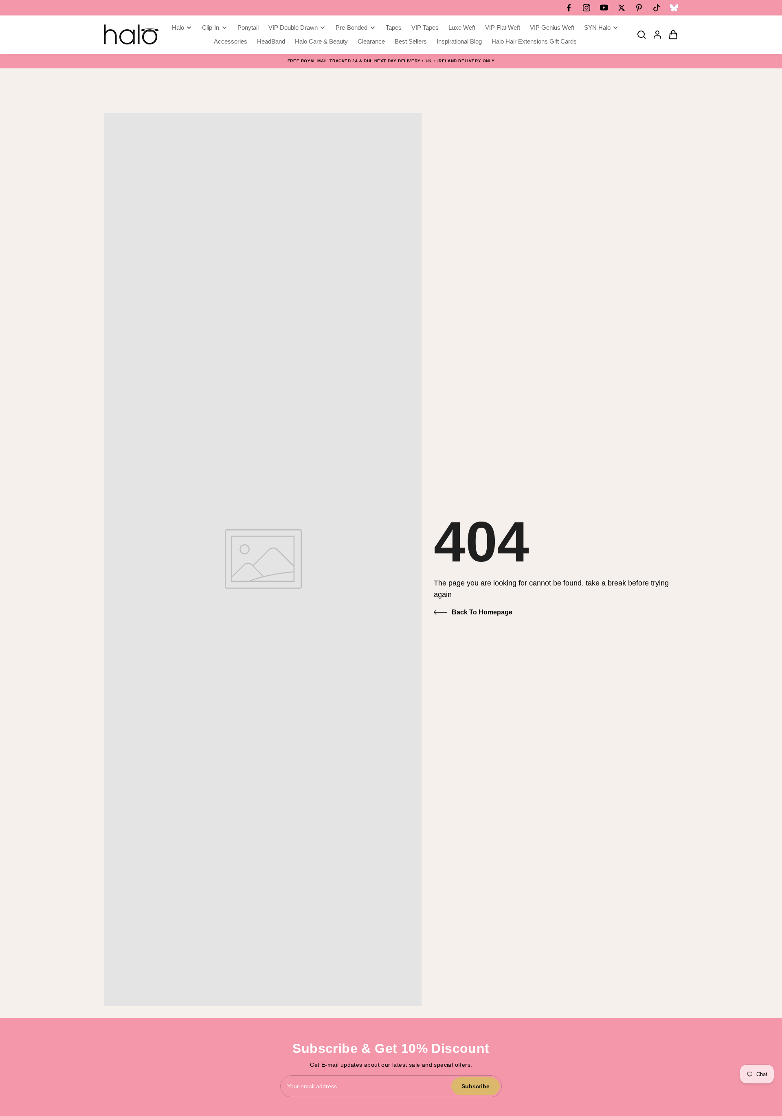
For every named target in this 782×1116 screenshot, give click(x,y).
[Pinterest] (639, 7)
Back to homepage (482, 612)
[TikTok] (656, 7)
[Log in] (655, 34)
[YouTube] (604, 7)
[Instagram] (586, 7)
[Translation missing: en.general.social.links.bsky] (674, 7)
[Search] (639, 34)
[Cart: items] (670, 34)
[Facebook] (569, 7)
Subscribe (475, 1086)
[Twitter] (621, 7)
